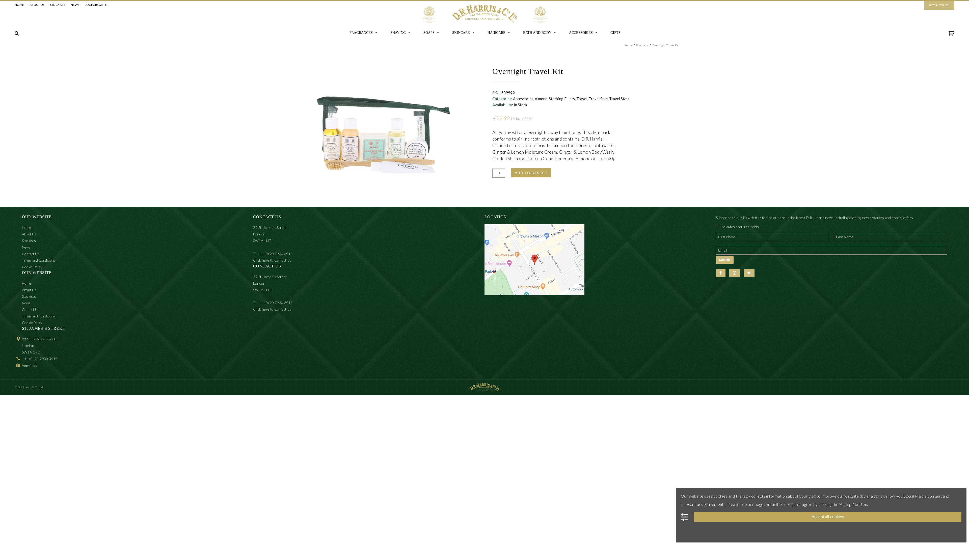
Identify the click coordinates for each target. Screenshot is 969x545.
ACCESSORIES (581, 33)
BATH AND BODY (537, 33)
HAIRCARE (496, 33)
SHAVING (398, 33)
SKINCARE (461, 33)
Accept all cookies (828, 517)
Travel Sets (598, 98)
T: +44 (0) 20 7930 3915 (272, 254)
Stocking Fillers (562, 98)
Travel (581, 98)
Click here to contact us (272, 260)
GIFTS (615, 33)
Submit (725, 260)
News (75, 5)
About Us (37, 5)
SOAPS (429, 33)
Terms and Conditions (39, 260)
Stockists (57, 5)
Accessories (523, 98)
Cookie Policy (32, 267)
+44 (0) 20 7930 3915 (40, 359)
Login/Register (97, 5)
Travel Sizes (619, 98)
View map (29, 365)
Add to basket (531, 173)
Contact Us (30, 254)
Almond (541, 98)
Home (19, 5)
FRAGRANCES (361, 33)
